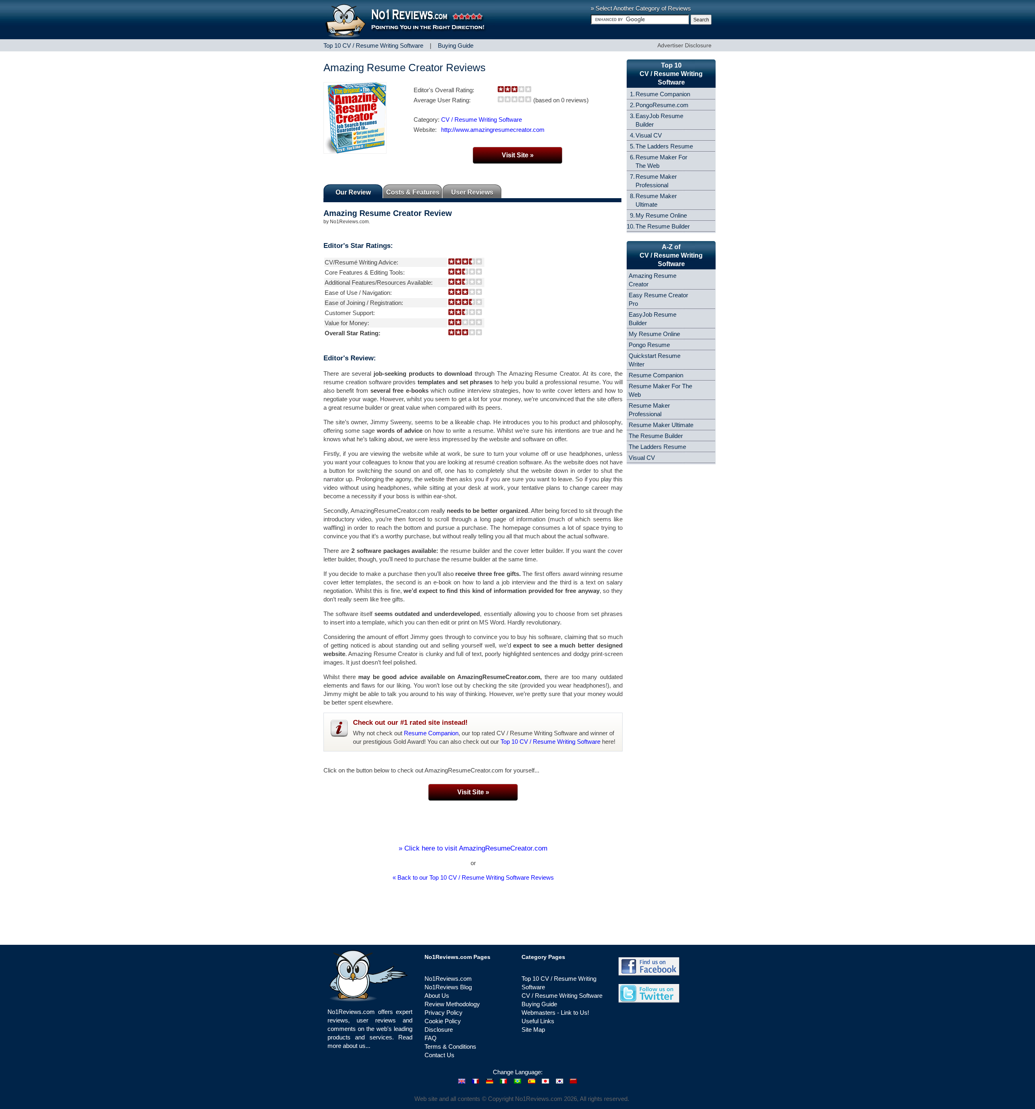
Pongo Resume (649, 344)
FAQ (431, 1038)
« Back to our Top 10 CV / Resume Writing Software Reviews (473, 877)
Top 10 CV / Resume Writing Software (550, 741)
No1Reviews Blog (448, 987)
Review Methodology (452, 1004)
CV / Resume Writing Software (481, 119)
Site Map (533, 1029)
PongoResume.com (662, 105)
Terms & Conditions (450, 1046)
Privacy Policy (444, 1012)
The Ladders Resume (664, 146)
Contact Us (439, 1055)
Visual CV (649, 135)
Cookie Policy (443, 1021)
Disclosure (439, 1029)
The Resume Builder (663, 226)
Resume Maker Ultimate (661, 424)
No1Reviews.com (448, 978)
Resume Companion (431, 733)
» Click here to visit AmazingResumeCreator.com (473, 848)
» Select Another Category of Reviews (641, 8)
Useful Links (538, 1021)
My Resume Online (661, 215)
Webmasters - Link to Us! (555, 1012)
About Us (437, 995)
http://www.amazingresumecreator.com (493, 129)
